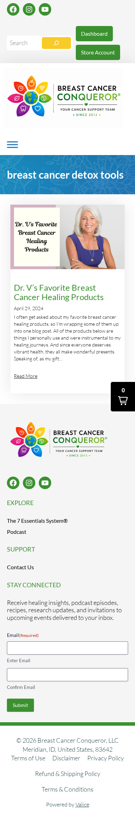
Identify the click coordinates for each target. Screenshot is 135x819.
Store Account (98, 52)
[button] (123, 396)
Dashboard (94, 33)
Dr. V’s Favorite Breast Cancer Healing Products (59, 292)
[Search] (56, 43)
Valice (82, 804)
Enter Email (18, 660)
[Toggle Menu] (12, 144)
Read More (25, 376)
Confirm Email (21, 687)
